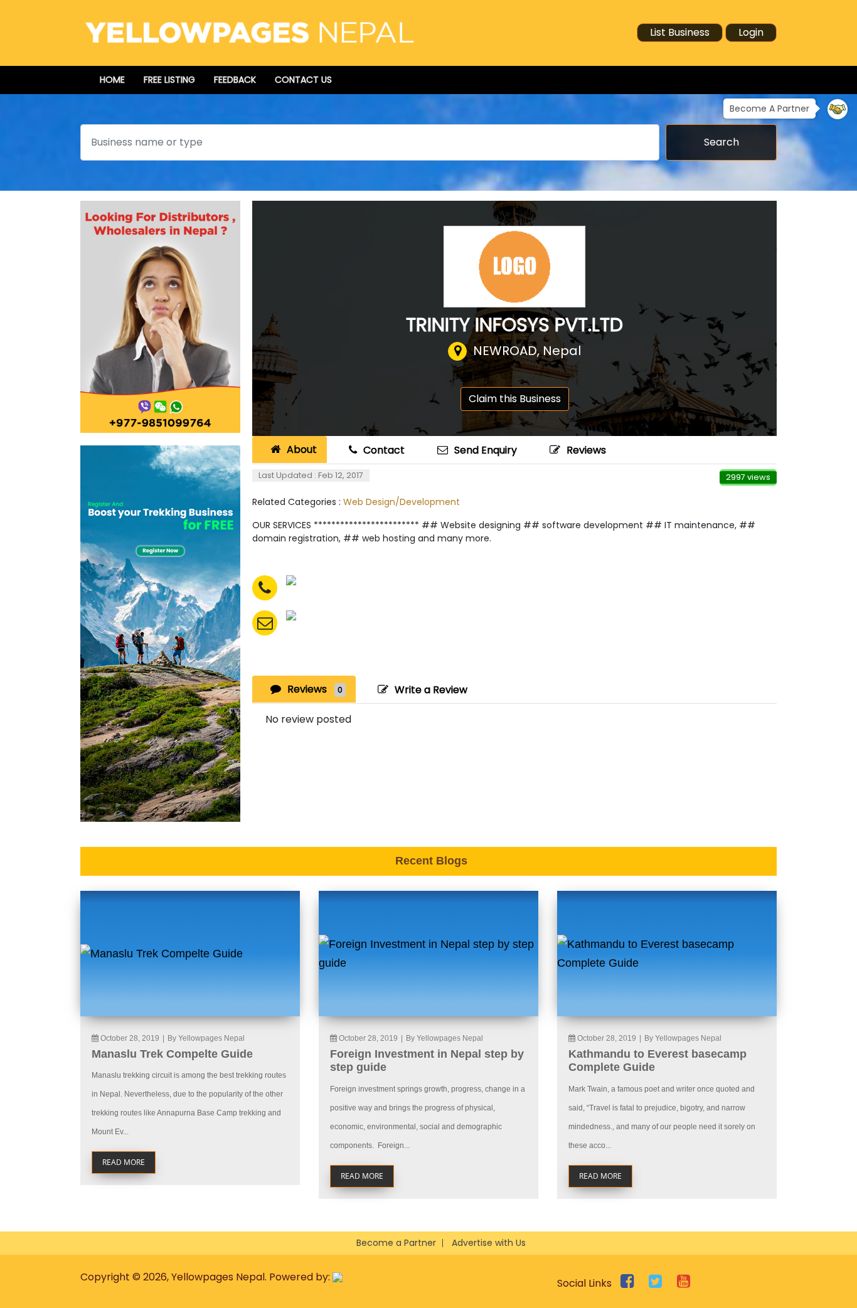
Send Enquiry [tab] (485, 450)
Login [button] (751, 32)
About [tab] (302, 449)
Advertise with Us (489, 1242)
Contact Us (303, 79)
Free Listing (169, 79)
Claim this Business (515, 398)
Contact (384, 450)
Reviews (586, 450)
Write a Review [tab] (431, 690)
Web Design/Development (401, 502)
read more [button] (123, 1162)
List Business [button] (680, 32)
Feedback (235, 79)
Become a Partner (396, 1242)
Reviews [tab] (315, 689)
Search (721, 142)
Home (112, 79)
